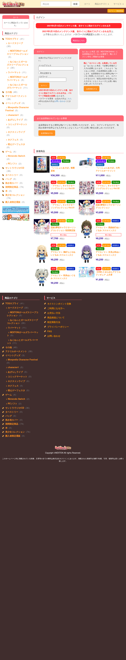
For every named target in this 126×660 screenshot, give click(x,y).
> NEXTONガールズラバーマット (17, 78)
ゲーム (8, 151)
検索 (75, 3)
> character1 (12, 114)
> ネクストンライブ (15, 131)
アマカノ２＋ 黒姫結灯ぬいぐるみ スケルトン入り (108, 229)
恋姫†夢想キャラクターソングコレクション (108, 206)
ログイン (44, 85)
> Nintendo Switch (15, 155)
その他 (8, 91)
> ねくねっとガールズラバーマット (17, 86)
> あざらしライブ (14, 119)
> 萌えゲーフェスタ (15, 144)
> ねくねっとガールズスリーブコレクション (17, 64)
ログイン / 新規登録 (115, 11)
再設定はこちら (79, 40)
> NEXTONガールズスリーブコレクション (17, 52)
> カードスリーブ (14, 43)
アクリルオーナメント (16, 95)
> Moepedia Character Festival (21, 359)
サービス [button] (118, 3)
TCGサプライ (12, 38)
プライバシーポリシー (58, 326)
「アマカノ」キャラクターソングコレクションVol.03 (63, 187)
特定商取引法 (53, 322)
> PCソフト (11, 163)
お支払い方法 (53, 312)
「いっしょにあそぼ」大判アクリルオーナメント (108, 169)
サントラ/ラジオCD (14, 167)
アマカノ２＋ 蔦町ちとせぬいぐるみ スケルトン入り (63, 253)
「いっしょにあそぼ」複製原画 (63, 169)
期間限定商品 (11, 186)
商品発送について (56, 317)
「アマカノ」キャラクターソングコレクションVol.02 (108, 187)
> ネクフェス (12, 139)
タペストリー (11, 174)
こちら (69, 98)
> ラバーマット (13, 72)
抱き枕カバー (11, 182)
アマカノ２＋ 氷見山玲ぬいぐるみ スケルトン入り (108, 253)
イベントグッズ (12, 102)
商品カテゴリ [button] (101, 3)
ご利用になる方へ (56, 308)
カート (87, 3)
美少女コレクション (15, 194)
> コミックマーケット (16, 124)
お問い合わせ (59, 101)
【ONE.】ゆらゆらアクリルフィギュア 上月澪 (108, 273)
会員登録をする (91, 89)
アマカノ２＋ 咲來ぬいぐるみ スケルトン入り (63, 277)
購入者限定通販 (12, 201)
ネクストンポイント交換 (59, 303)
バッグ (8, 178)
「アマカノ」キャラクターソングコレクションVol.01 (63, 206)
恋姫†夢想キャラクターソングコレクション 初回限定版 (63, 229)
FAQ (49, 331)
